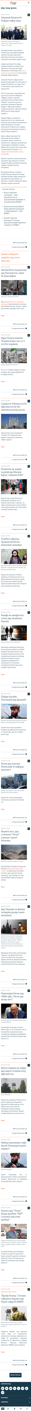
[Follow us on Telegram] (22, 1388)
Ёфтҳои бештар (15, 1375)
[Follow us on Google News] (2, 1388)
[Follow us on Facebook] (6, 1388)
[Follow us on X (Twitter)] (18, 1388)
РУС (21, 1408)
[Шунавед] (8, 1409)
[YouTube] (14, 1409)
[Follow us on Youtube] (10, 1388)
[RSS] (26, 1388)
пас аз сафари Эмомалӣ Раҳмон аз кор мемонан (12, 152)
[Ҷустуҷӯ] (27, 1409)
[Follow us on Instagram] (14, 1388)
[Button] (20, 243)
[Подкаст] (2, 1392)
